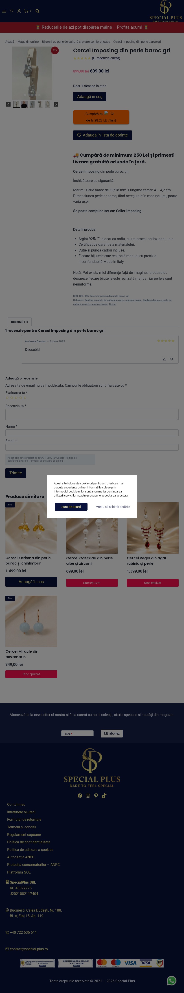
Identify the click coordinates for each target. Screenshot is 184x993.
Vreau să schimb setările (113, 507)
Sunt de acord (71, 507)
